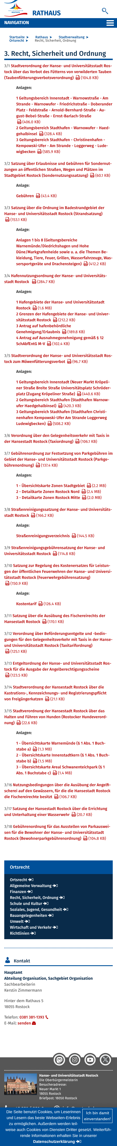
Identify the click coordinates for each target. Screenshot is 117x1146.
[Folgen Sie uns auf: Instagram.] (75, 1060)
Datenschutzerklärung (54, 1141)
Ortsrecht (16, 41)
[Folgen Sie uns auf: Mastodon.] (59, 1060)
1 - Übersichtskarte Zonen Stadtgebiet (61, 485)
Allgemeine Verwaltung (30, 885)
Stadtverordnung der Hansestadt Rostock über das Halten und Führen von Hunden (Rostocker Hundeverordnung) (55, 717)
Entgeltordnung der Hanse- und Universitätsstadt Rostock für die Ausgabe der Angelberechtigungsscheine (57, 669)
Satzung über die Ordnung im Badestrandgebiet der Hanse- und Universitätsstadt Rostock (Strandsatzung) (54, 213)
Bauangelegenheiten (28, 915)
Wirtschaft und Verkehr (31, 927)
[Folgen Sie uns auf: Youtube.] (90, 1060)
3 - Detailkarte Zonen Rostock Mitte (59, 497)
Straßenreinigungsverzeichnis (55, 535)
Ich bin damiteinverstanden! (97, 1116)
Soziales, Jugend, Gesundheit (36, 909)
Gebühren (36, 196)
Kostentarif (38, 603)
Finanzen (18, 891)
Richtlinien (20, 933)
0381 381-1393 (31, 1017)
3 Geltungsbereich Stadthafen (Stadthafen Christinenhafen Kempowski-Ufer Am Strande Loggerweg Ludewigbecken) (61, 417)
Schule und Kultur (26, 903)
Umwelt (17, 921)
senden (24, 1023)
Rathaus (41, 37)
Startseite (17, 37)
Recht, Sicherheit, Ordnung (34, 897)
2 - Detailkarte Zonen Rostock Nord (58, 491)
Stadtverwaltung (72, 37)
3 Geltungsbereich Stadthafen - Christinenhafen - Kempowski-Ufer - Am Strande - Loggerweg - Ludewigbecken (62, 145)
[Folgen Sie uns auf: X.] (105, 1060)
